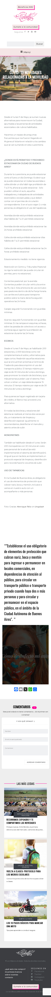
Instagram (39, 977)
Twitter (38, 974)
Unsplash (39, 507)
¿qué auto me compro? (15, 969)
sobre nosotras (11, 975)
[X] (25, 689)
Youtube (38, 980)
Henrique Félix (24, 507)
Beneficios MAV (25, 7)
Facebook (39, 971)
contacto (9, 977)
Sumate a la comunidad (25, 27)
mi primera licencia (13, 972)
